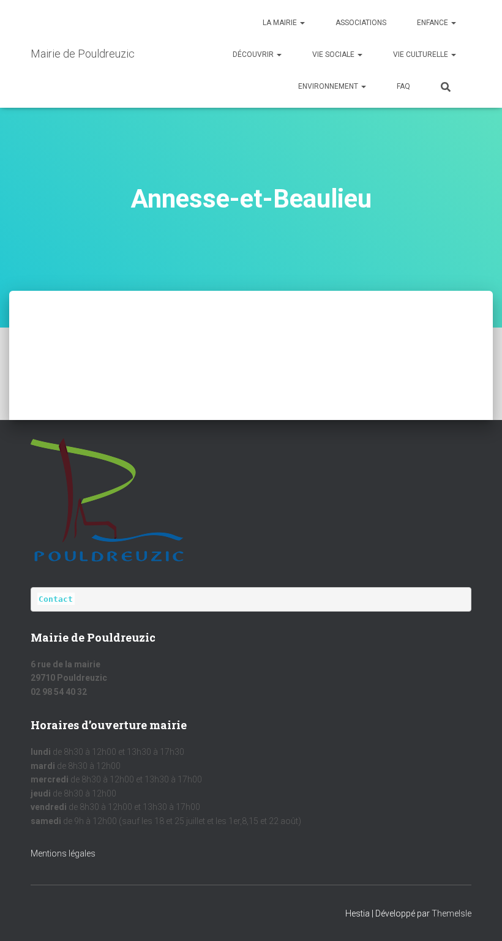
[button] (302, 22)
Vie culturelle (421, 54)
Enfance (433, 22)
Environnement (329, 86)
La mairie (281, 22)
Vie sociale (334, 54)
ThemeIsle (451, 913)
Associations (360, 22)
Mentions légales (63, 853)
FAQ (403, 86)
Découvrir (254, 54)
